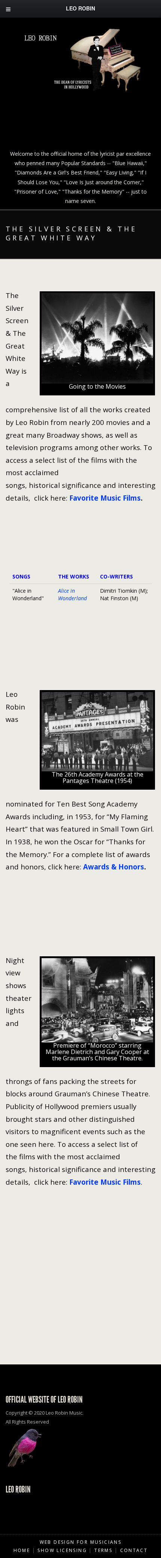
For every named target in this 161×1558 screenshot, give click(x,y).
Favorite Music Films (105, 497)
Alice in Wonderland (72, 594)
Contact (134, 1550)
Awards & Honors (113, 866)
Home (21, 1550)
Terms (103, 1550)
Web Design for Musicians (81, 1542)
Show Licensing (62, 1550)
